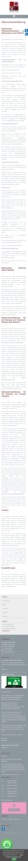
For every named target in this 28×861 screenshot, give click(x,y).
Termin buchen (26, 37)
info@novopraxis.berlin (8, 652)
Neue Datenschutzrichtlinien (10, 745)
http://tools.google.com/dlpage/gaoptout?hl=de (12, 494)
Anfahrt (4, 604)
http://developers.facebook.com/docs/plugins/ (12, 342)
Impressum (5, 608)
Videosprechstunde (7, 674)
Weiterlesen (4, 669)
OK (14, 859)
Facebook (26, 30)
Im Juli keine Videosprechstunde (11, 660)
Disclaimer (5, 612)
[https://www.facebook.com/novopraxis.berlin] (3, 830)
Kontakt (26, 34)
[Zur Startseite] (14, 7)
